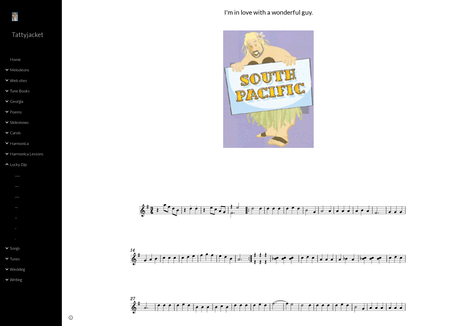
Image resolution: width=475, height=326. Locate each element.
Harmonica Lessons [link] (26, 153)
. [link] (15, 237)
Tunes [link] (15, 258)
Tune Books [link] (20, 90)
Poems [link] (16, 111)
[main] (268, 12)
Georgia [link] (16, 101)
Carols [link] (15, 132)
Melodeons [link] (19, 69)
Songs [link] (15, 248)
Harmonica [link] (19, 143)
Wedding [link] (17, 269)
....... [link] (17, 174)
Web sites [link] (18, 80)
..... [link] (17, 185)
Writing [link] (16, 279)
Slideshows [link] (19, 122)
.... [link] (16, 206)
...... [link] (17, 195)
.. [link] (15, 227)
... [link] (16, 216)
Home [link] (15, 59)
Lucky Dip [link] (18, 164)
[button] (469, 7)
